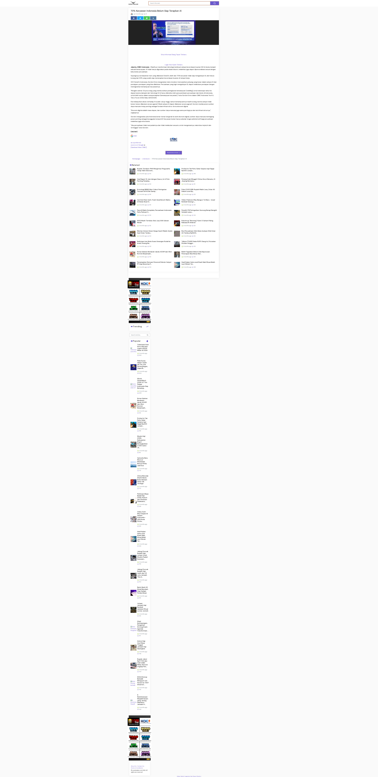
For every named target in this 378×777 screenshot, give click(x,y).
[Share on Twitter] (140, 18)
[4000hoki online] (133, 316)
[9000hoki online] (145, 300)
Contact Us (140, 766)
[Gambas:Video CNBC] (139, 147)
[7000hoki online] (133, 300)
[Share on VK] (153, 18)
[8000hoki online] (133, 284)
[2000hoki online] (145, 308)
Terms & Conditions (137, 768)
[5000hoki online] (145, 292)
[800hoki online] (133, 308)
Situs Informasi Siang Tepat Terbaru (173, 55)
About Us (134, 766)
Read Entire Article (173, 152)
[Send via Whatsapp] (147, 18)
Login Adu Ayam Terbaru (174, 65)
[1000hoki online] (133, 292)
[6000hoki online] (145, 316)
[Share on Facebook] (134, 18)
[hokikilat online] (145, 284)
